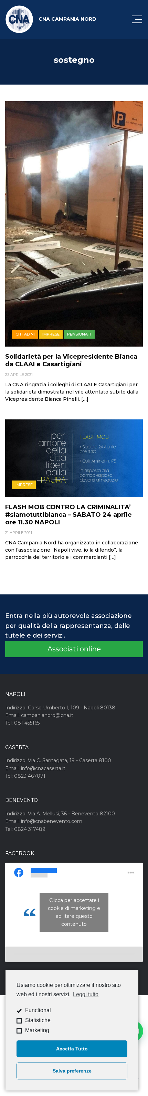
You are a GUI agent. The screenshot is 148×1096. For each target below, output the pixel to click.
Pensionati (79, 334)
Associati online (74, 649)
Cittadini (25, 334)
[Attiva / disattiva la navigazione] (136, 19)
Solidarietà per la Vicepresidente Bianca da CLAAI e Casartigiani (71, 360)
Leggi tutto (85, 994)
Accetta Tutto (72, 1048)
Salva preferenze (72, 1071)
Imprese (51, 334)
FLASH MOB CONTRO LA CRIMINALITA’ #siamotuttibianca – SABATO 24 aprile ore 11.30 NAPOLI (68, 514)
